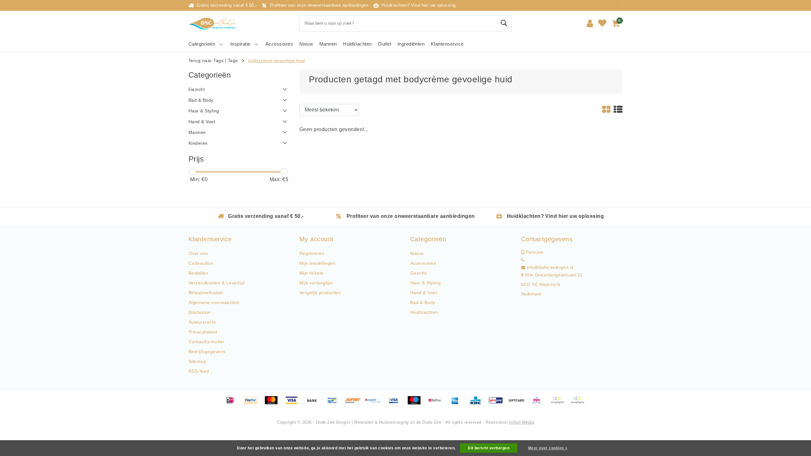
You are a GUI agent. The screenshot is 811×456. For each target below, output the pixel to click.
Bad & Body (422, 302)
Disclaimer (199, 312)
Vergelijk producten (320, 292)
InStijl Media (521, 422)
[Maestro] (416, 403)
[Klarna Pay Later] (579, 403)
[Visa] (294, 403)
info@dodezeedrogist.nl (550, 267)
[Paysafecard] (375, 403)
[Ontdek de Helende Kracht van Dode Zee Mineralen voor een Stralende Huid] (213, 24)
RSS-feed (198, 371)
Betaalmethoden (206, 292)
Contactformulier (206, 341)
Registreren (311, 253)
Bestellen (198, 273)
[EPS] (539, 403)
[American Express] (457, 403)
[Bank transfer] (314, 403)
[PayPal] (253, 403)
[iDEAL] (232, 403)
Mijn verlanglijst (316, 282)
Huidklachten (424, 312)
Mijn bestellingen (317, 263)
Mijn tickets (311, 273)
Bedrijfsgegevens (207, 351)
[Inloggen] (590, 23)
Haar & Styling (425, 282)
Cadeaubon (200, 263)
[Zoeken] (504, 23)
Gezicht (418, 273)
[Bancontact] (334, 403)
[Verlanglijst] (602, 23)
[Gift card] (518, 403)
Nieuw (416, 253)
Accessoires (423, 263)
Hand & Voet (423, 292)
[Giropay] (498, 403)
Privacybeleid (202, 331)
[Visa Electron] (396, 403)
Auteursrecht (202, 322)
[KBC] (478, 403)
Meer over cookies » (548, 448)
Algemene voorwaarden (213, 302)
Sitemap (197, 361)
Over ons (198, 253)
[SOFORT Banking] (355, 403)
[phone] (522, 260)
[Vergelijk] (618, 5)
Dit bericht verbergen (488, 448)
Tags (233, 60)
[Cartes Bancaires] (559, 403)
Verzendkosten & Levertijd (216, 282)
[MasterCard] (273, 403)
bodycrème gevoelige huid (276, 60)
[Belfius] (437, 403)
